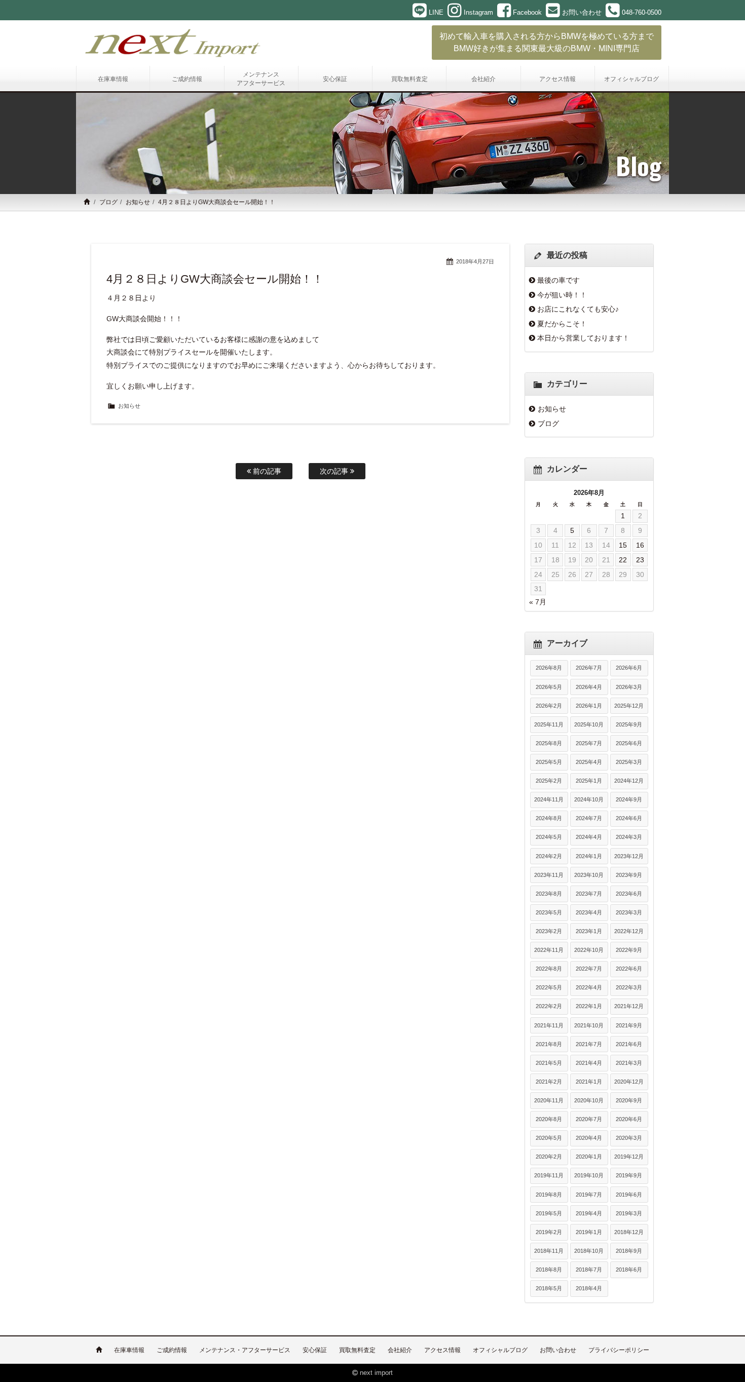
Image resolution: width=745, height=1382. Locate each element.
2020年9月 (629, 1100)
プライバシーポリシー (618, 1350)
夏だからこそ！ (562, 324)
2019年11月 (549, 1175)
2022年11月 (549, 950)
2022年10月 (589, 950)
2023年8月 (549, 894)
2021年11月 (549, 1025)
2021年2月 (549, 1082)
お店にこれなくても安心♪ (578, 309)
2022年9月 (629, 950)
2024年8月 (549, 818)
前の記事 (266, 471)
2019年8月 (549, 1195)
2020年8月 (549, 1119)
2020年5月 (549, 1138)
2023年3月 (629, 912)
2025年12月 (629, 706)
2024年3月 (629, 837)
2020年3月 (629, 1138)
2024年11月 (549, 799)
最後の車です (558, 280)
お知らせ (138, 202)
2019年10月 (589, 1175)
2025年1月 (589, 781)
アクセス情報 (442, 1350)
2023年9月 (629, 875)
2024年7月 (589, 818)
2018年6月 (629, 1269)
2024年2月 (549, 856)
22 (623, 560)
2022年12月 (629, 931)
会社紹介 (400, 1350)
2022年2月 (549, 1006)
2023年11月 (549, 875)
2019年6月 (629, 1195)
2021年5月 (549, 1063)
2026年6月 (629, 668)
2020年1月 (589, 1157)
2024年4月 (589, 837)
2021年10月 (589, 1025)
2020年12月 (629, 1082)
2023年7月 (589, 894)
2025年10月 (589, 724)
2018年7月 (589, 1269)
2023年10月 (589, 875)
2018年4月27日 (475, 261)
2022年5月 (549, 987)
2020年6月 (629, 1119)
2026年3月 (629, 687)
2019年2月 (549, 1232)
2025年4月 (589, 762)
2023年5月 (549, 912)
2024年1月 (589, 856)
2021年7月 (589, 1044)
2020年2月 (549, 1157)
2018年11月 (549, 1251)
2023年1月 (589, 931)
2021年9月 (629, 1025)
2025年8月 (549, 743)
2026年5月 (549, 687)
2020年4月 (589, 1138)
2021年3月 (629, 1063)
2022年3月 (629, 987)
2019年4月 (589, 1213)
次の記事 (335, 471)
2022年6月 (629, 969)
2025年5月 (549, 762)
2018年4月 (589, 1288)
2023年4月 (589, 912)
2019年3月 (629, 1213)
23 (640, 560)
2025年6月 (629, 743)
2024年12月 (629, 781)
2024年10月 (589, 799)
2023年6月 (629, 894)
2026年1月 (589, 706)
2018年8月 (549, 1269)
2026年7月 (589, 668)
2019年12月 (629, 1157)
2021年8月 (549, 1044)
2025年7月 (589, 743)
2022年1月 (589, 1006)
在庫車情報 (129, 1350)
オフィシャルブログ (500, 1350)
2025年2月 (549, 781)
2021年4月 (589, 1063)
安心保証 (315, 1350)
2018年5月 (549, 1288)
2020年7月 (589, 1119)
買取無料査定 (357, 1350)
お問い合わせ (558, 1350)
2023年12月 (629, 856)
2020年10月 (589, 1100)
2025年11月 (549, 724)
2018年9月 (629, 1251)
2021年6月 (629, 1044)
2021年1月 (589, 1082)
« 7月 (537, 602)
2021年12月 (629, 1006)
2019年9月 (629, 1175)
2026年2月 (549, 706)
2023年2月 (549, 931)
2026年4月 (589, 687)
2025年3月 (629, 762)
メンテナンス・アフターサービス (244, 1350)
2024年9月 (629, 799)
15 (623, 545)
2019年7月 (589, 1195)
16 (640, 545)
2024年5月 (549, 837)
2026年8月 (549, 668)
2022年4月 (589, 987)
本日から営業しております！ (583, 338)
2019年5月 (549, 1213)
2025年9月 (629, 724)
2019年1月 (589, 1232)
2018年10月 (589, 1251)
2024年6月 (629, 818)
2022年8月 (549, 969)
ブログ (108, 202)
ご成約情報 (172, 1350)
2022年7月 (589, 969)
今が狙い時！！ (562, 295)
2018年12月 (629, 1232)
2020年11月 (549, 1100)
